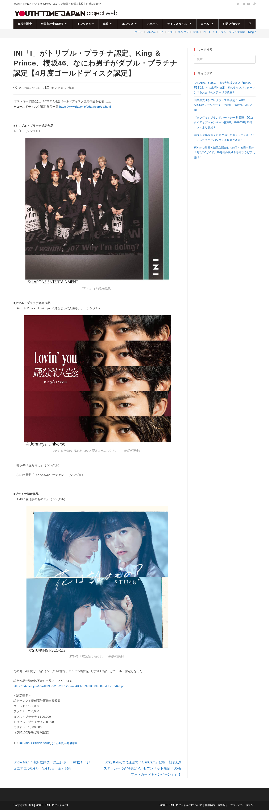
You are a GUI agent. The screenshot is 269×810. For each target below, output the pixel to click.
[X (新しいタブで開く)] (238, 4)
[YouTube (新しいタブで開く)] (249, 4)
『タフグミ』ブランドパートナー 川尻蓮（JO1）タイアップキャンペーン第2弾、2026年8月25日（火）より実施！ (224, 122)
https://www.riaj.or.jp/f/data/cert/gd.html (85, 106)
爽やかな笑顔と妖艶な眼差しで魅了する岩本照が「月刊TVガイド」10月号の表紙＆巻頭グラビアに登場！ (224, 152)
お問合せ (223, 805)
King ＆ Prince (33, 743)
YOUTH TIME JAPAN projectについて (181, 805)
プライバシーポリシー (243, 805)
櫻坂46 (73, 743)
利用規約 (210, 805)
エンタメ (57, 88)
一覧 (66, 743)
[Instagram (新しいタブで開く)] (243, 4)
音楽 (71, 88)
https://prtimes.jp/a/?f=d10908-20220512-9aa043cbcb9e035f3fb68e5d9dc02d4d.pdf (69, 686)
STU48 (46, 743)
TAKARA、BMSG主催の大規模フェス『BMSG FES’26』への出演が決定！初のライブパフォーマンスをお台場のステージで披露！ (224, 87)
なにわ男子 (57, 743)
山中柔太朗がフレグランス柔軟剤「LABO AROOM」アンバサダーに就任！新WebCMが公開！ (223, 105)
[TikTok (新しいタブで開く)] (254, 4)
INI (21, 743)
